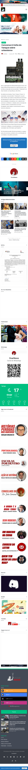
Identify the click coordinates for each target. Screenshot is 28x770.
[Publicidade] (14, 341)
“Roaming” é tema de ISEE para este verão (12, 5)
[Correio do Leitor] (14, 547)
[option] (14, 188)
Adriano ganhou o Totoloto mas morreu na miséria (18, 716)
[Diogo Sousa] (14, 452)
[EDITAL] (14, 266)
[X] (5, 159)
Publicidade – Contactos (6, 745)
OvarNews (5, 53)
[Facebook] (2, 159)
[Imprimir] (25, 159)
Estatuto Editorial (4, 741)
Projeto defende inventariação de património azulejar (6, 231)
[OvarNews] (3, 9)
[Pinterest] (12, 159)
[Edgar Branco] (14, 431)
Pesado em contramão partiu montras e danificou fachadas (17, 729)
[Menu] (26, 9)
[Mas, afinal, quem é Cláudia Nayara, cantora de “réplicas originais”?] (7, 206)
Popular (14, 711)
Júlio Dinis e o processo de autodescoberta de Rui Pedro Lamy (20, 229)
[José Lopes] (14, 464)
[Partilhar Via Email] (23, 159)
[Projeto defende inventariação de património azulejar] (7, 224)
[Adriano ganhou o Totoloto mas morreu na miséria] (4, 717)
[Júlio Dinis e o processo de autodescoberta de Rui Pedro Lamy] (21, 223)
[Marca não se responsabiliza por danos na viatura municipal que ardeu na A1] (4, 723)
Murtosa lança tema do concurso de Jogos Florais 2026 (14, 192)
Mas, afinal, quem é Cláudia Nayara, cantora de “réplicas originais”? (6, 213)
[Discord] (14, 584)
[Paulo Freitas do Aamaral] (14, 476)
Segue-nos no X (5, 630)
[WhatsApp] (17, 159)
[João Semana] (14, 492)
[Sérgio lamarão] (14, 508)
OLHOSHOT (14, 753)
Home (3, 39)
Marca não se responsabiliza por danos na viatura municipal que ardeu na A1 (18, 723)
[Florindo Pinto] (14, 560)
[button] (14, 768)
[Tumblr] (10, 159)
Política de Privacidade (6, 743)
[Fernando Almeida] (14, 521)
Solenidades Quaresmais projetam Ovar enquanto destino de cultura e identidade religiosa (20, 213)
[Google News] (14, 153)
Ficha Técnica (4, 739)
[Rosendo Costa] (14, 534)
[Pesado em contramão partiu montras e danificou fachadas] (4, 730)
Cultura (7, 39)
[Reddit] (15, 159)
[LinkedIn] (7, 159)
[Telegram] (20, 159)
